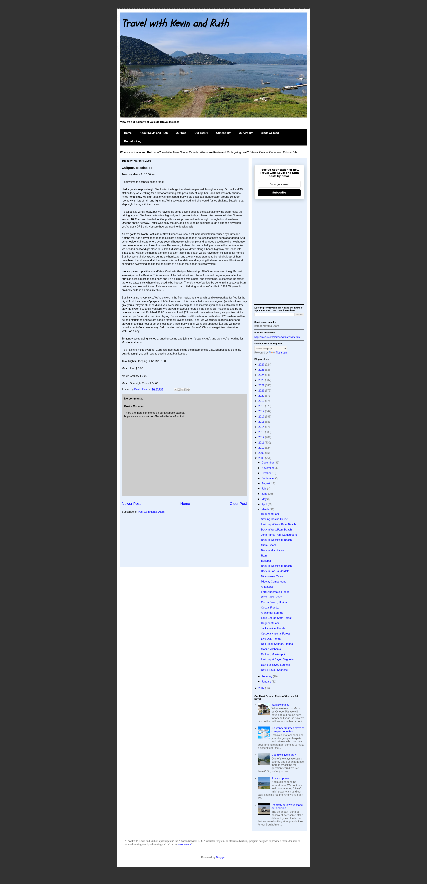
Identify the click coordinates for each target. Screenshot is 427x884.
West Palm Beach (271, 597)
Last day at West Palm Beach (278, 524)
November (268, 467)
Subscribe (279, 192)
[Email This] (175, 389)
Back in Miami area (272, 550)
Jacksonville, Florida (273, 628)
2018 (261, 406)
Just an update (280, 778)
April (265, 504)
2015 (261, 421)
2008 (261, 458)
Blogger (220, 857)
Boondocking (132, 141)
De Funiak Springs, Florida (277, 643)
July (264, 488)
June (265, 493)
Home (128, 133)
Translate (281, 352)
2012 (261, 437)
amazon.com (184, 844)
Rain (264, 555)
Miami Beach (269, 545)
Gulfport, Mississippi (273, 654)
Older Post (238, 504)
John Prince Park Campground (279, 534)
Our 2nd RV (223, 133)
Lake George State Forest (276, 617)
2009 (261, 453)
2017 (261, 411)
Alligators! (267, 586)
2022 (261, 385)
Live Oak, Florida (271, 638)
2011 (261, 442)
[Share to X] (182, 389)
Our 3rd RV (246, 133)
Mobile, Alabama (271, 649)
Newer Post (131, 504)
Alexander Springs (272, 612)
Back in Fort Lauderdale (275, 571)
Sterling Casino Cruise (274, 519)
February (267, 676)
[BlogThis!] (179, 389)
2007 (261, 688)
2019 (261, 401)
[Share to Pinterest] (188, 389)
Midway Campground (273, 581)
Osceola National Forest (275, 633)
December (268, 462)
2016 (261, 416)
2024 (261, 375)
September (268, 478)
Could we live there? (284, 754)
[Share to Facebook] (185, 389)
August (266, 483)
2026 (261, 364)
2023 (261, 380)
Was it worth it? (280, 704)
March (266, 509)
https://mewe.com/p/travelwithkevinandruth (277, 336)
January (267, 681)
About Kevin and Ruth (154, 133)
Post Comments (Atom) (151, 511)
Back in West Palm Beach (276, 529)
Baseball (266, 560)
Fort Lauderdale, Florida (275, 591)
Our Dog (181, 133)
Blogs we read (270, 133)
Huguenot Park (270, 513)
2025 (261, 369)
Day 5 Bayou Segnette (274, 669)
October (267, 473)
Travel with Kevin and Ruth (175, 23)
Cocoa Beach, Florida (274, 602)
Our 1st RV (201, 133)
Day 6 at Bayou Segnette (276, 664)
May (264, 499)
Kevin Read (141, 389)
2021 (261, 390)
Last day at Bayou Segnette (277, 659)
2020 (261, 395)
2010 (261, 447)
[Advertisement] (184, 542)
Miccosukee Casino (272, 576)
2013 (261, 432)
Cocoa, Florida (270, 607)
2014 (261, 427)
